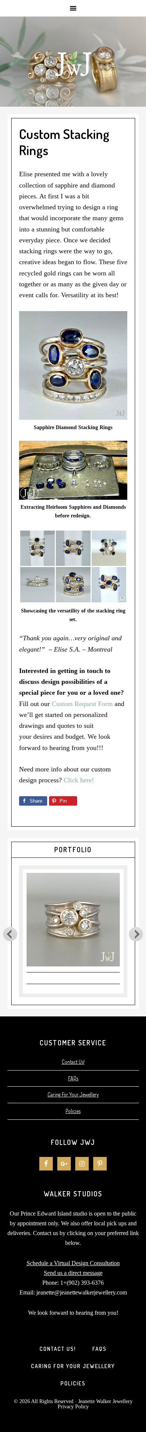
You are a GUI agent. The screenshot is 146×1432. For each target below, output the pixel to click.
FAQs (73, 1078)
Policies (73, 1111)
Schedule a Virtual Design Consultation (73, 1263)
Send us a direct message (73, 1273)
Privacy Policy (73, 1406)
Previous (10, 934)
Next (136, 934)
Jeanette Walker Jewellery (73, 61)
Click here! (79, 780)
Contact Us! (73, 1062)
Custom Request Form (82, 704)
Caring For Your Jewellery (73, 1094)
